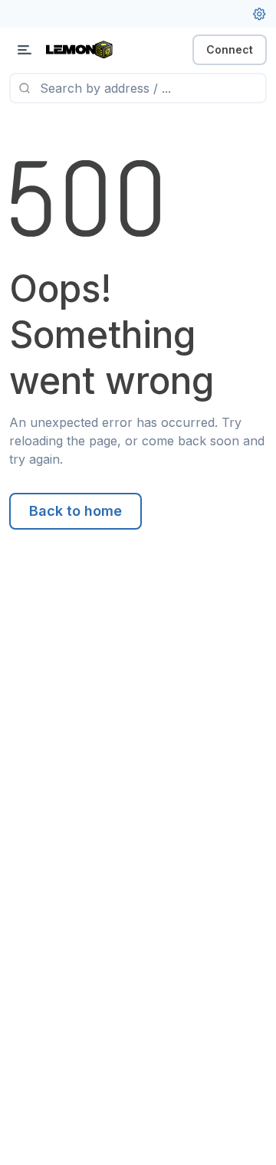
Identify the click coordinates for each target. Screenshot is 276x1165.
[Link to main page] (92, 50)
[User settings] (259, 13)
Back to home (75, 511)
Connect (229, 49)
